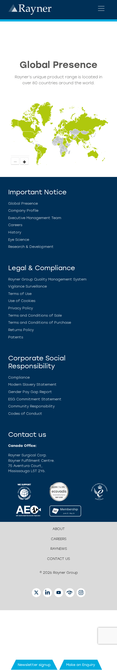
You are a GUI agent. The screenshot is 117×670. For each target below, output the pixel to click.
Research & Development (31, 247)
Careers (15, 225)
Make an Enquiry (80, 665)
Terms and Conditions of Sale (35, 315)
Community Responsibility (31, 406)
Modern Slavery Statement (32, 384)
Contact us (58, 559)
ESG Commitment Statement (34, 399)
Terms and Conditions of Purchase (39, 322)
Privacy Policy (20, 308)
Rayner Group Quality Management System (47, 279)
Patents (15, 337)
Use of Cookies (21, 301)
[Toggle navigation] (101, 8)
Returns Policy (21, 330)
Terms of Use (20, 294)
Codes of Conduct (25, 414)
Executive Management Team (34, 218)
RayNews (58, 549)
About (59, 529)
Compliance (19, 377)
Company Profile (23, 210)
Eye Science (18, 240)
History (14, 232)
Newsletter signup (34, 665)
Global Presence (23, 203)
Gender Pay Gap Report (30, 392)
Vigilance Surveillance (27, 286)
